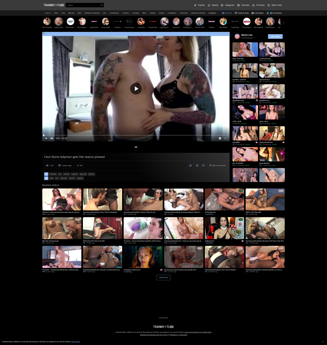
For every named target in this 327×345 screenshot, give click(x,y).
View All (48, 13)
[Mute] (51, 138)
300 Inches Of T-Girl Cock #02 (94, 241)
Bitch (79, 13)
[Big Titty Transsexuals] (61, 230)
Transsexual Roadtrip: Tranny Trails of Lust (139, 212)
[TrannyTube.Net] (54, 5)
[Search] (102, 5)
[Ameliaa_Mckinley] (245, 178)
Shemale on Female (198, 13)
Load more (163, 277)
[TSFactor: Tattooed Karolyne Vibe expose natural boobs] (61, 202)
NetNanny (174, 335)
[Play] (136, 88)
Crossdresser (114, 13)
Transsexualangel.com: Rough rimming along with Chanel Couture (102, 270)
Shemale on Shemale (92, 13)
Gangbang (212, 13)
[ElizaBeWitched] (245, 94)
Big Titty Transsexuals (50, 241)
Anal (51, 178)
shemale (53, 174)
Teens (56, 13)
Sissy (63, 13)
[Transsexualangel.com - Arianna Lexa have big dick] (183, 230)
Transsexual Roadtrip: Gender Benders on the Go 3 (264, 270)
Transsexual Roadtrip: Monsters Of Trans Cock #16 (265, 241)
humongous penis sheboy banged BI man (180, 270)
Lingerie (80, 178)
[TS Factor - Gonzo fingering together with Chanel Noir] (143, 230)
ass (60, 174)
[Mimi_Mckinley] (245, 52)
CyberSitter (183, 335)
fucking (66, 174)
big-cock (83, 174)
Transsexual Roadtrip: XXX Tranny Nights (220, 270)
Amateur (153, 13)
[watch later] (45, 191)
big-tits (91, 174)
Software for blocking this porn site (153, 335)
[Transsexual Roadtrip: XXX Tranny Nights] (224, 259)
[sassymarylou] (272, 73)
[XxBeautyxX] (224, 230)
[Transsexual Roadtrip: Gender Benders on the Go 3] (265, 259)
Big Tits (72, 178)
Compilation (172, 13)
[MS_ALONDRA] (245, 157)
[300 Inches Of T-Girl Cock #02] (102, 230)
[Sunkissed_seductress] (143, 259)
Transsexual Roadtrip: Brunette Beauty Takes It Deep (183, 212)
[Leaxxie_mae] (272, 178)
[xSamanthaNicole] (272, 136)
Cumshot (125, 13)
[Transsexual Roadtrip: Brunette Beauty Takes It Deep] (183, 202)
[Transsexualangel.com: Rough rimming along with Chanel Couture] (102, 259)
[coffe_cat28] (245, 115)
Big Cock (71, 13)
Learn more (75, 341)
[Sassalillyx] (245, 136)
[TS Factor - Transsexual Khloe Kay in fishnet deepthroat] (61, 259)
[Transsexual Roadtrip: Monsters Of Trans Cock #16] (265, 230)
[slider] (136, 135)
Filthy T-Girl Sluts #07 (253, 212)
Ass (57, 178)
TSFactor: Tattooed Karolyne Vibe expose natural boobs (60, 212)
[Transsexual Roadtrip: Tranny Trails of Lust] (143, 202)
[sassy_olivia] (272, 115)
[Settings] (220, 138)
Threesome (184, 13)
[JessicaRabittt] (272, 157)
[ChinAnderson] (224, 202)
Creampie (135, 13)
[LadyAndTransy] (272, 52)
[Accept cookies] (322, 341)
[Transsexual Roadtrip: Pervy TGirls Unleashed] (102, 202)
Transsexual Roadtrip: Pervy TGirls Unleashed (100, 212)
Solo (104, 13)
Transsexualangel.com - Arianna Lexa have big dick (183, 241)
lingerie (74, 174)
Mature (161, 13)
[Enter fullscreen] (225, 138)
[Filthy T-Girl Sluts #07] (265, 202)
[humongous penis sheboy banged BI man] (183, 259)
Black (144, 13)
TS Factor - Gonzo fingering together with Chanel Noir (142, 241)
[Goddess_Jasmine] (245, 73)
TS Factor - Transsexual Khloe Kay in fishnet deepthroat (61, 270)
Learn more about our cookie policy (198, 332)
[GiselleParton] (272, 94)
